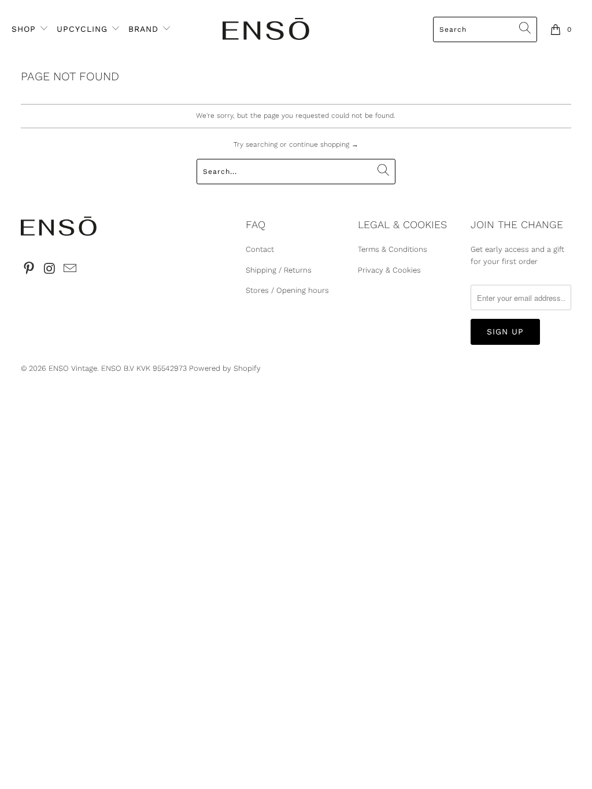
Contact (260, 249)
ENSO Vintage (73, 368)
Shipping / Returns (279, 270)
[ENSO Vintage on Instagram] (49, 269)
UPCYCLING (82, 29)
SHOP (25, 29)
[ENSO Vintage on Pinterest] (29, 269)
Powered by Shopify (225, 368)
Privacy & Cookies (389, 270)
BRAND (143, 29)
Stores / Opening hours (287, 290)
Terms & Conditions (392, 249)
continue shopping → (323, 144)
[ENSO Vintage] (266, 30)
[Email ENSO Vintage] (70, 269)
